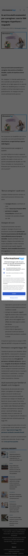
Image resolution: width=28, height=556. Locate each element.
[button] (14, 276)
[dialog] (14, 278)
